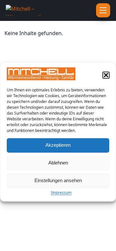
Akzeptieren (58, 145)
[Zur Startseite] (40, 10)
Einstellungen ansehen (58, 180)
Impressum (61, 192)
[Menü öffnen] (103, 10)
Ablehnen (58, 163)
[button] (106, 75)
